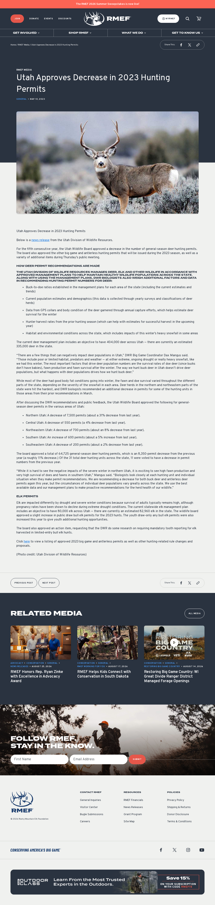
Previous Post (23, 583)
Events (48, 18)
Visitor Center (89, 807)
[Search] (187, 18)
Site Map (129, 821)
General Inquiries (90, 800)
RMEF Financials (133, 800)
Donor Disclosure (178, 814)
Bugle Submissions (91, 814)
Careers (85, 821)
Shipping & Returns (179, 807)
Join (17, 18)
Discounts (65, 18)
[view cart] (199, 18)
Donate (34, 18)
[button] (181, 44)
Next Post (49, 583)
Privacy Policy (175, 800)
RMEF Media (23, 45)
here (27, 542)
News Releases (133, 807)
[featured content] (107, 882)
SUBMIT (137, 759)
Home (13, 45)
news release (40, 240)
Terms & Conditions (179, 821)
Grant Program (133, 814)
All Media (195, 613)
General (21, 99)
